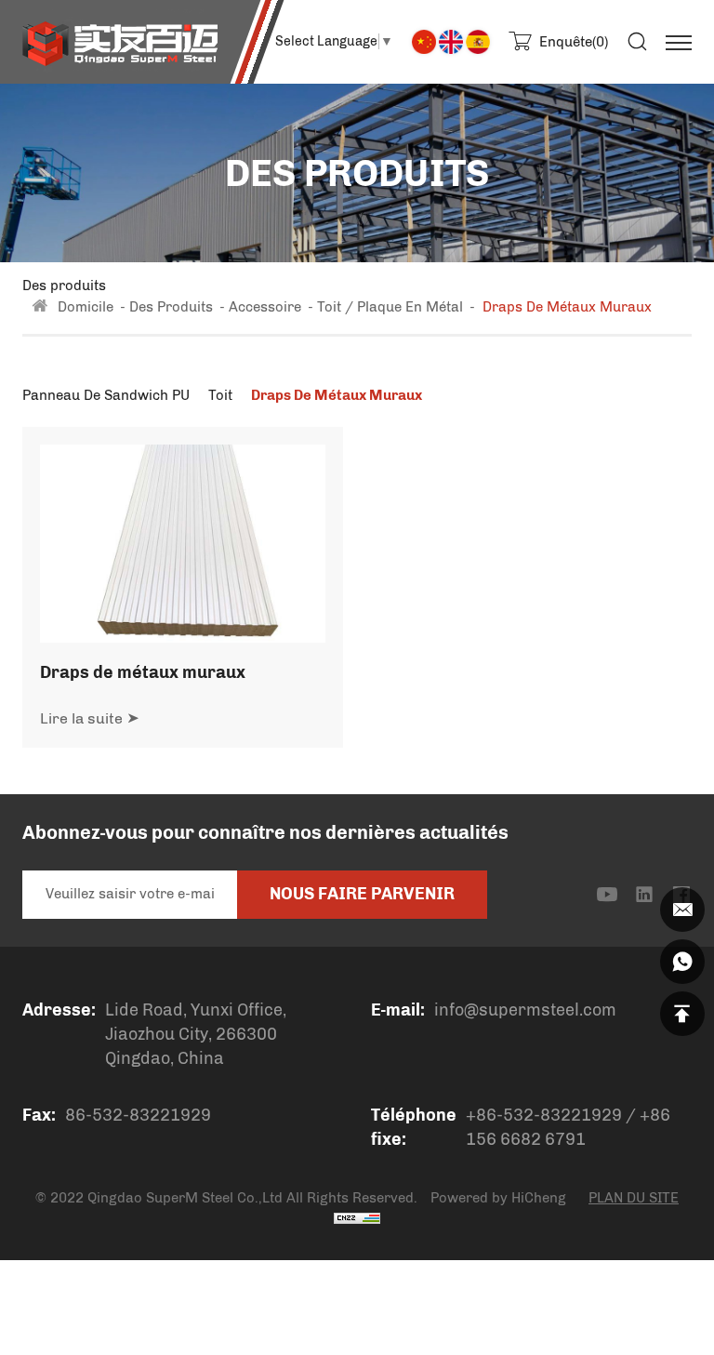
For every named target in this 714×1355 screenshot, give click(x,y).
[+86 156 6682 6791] (682, 961)
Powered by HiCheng (498, 1197)
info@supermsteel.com (525, 1010)
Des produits (171, 307)
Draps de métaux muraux (142, 672)
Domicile (85, 307)
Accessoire (265, 307)
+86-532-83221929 (544, 1115)
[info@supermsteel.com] (682, 909)
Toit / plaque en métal (390, 307)
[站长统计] (357, 1217)
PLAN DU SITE (633, 1197)
